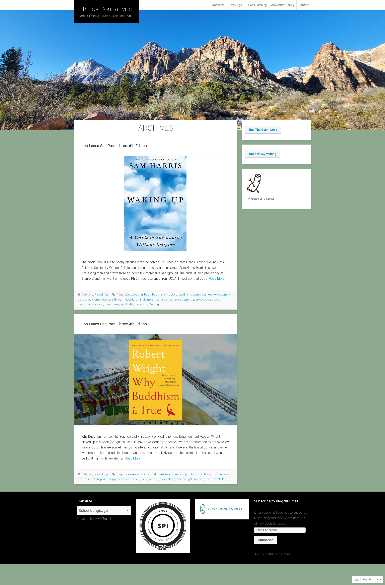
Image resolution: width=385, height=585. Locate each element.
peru (217, 299)
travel (208, 479)
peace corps (181, 299)
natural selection (88, 479)
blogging (137, 294)
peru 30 (153, 479)
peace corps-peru (202, 299)
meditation (129, 299)
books (173, 294)
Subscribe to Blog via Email (276, 501)
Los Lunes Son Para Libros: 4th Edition (114, 324)
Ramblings (101, 294)
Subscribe (266, 539)
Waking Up (156, 304)
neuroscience (163, 299)
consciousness (203, 294)
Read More (217, 278)
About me (218, 5)
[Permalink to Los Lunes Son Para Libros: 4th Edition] (155, 379)
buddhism (184, 294)
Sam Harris (112, 304)
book (147, 294)
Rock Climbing (257, 5)
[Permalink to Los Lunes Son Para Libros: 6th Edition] (155, 203)
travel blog (141, 304)
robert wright (184, 479)
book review (159, 294)
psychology (85, 304)
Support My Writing (262, 154)
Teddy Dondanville (107, 9)
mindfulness (145, 299)
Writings (236, 5)
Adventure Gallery (283, 5)
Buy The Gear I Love (263, 130)
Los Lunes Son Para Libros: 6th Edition (114, 145)
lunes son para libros (107, 299)
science (198, 479)
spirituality (127, 304)
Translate (108, 519)
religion (98, 304)
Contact (304, 5)
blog (127, 294)
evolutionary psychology (181, 474)
